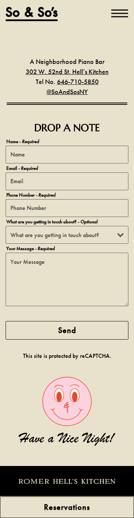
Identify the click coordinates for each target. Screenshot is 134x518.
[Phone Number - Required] (67, 208)
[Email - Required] (67, 181)
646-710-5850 (78, 81)
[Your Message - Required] (67, 279)
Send (67, 330)
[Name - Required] (67, 155)
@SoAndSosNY (67, 91)
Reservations (67, 507)
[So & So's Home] (32, 13)
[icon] (67, 481)
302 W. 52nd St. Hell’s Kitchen (67, 71)
